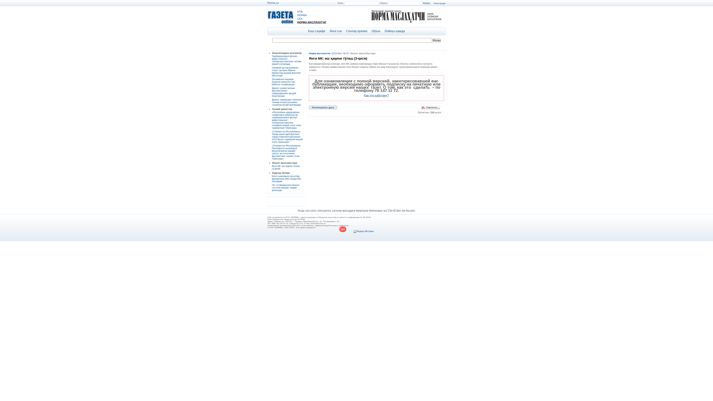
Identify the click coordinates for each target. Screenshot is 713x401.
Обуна (376, 31)
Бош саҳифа (316, 31)
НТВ (299, 11)
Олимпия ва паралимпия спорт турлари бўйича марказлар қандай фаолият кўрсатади (286, 71)
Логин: (341, 3)
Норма (302, 15)
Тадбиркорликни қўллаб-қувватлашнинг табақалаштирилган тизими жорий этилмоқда (286, 60)
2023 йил (336, 53)
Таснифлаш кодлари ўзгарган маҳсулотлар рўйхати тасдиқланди (283, 82)
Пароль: (384, 3)
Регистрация (440, 3)
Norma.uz (273, 2)
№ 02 (346, 53)
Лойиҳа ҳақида (395, 31)
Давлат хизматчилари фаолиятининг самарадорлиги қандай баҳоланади (284, 92)
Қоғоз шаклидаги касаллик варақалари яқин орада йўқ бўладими (286, 179)
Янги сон (336, 31)
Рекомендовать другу (323, 107)
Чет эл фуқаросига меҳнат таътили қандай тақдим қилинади (286, 188)
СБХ (299, 18)
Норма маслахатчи (311, 22)
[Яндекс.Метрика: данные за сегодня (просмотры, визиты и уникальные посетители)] (364, 231)
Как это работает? (376, 95)
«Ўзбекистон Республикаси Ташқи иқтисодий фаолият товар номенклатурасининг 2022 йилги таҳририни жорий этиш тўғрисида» (287, 136)
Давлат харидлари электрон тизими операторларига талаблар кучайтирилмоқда (287, 102)
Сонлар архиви (356, 31)
